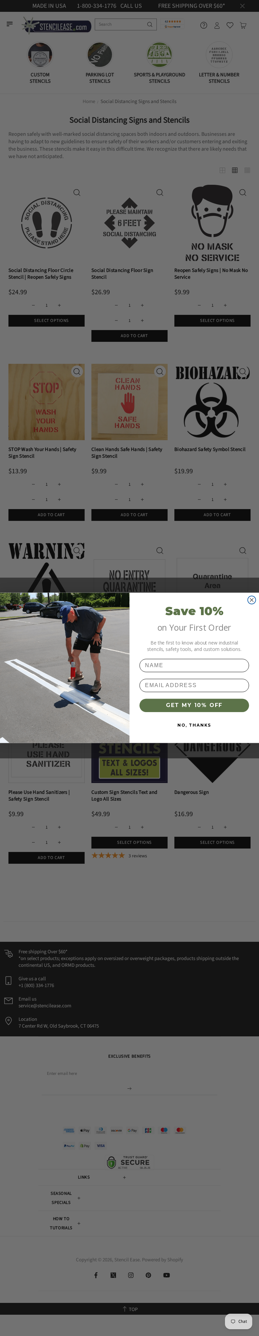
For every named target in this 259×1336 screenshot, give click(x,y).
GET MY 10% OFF (194, 705)
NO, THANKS (194, 725)
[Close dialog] (252, 600)
